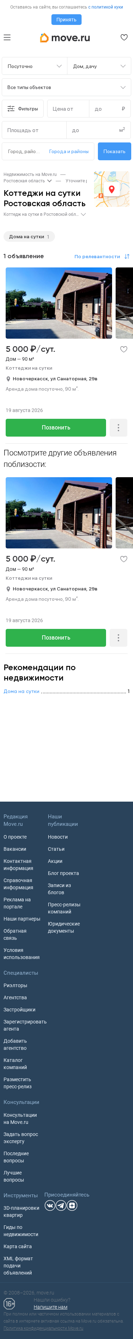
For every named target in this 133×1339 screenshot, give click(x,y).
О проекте (15, 837)
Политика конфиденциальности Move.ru (43, 1328)
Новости (58, 837)
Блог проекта (63, 873)
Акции (55, 861)
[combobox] (30, 65)
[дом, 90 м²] (66, 324)
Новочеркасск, (31, 378)
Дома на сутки (26, 236)
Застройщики (19, 1009)
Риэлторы (15, 985)
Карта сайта (18, 1246)
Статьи (56, 849)
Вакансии (15, 849)
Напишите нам (50, 1307)
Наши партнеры (22, 919)
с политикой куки (105, 7)
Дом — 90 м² (20, 358)
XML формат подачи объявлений (18, 1266)
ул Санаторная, (69, 378)
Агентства (15, 997)
